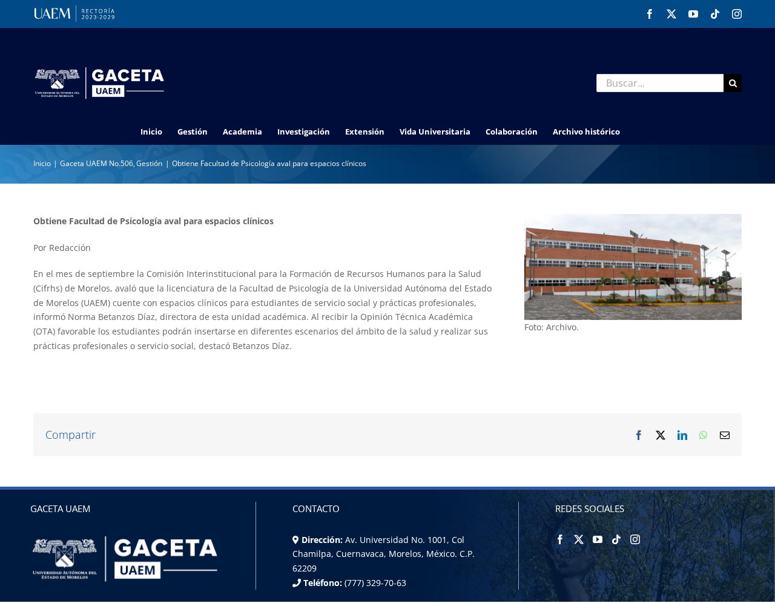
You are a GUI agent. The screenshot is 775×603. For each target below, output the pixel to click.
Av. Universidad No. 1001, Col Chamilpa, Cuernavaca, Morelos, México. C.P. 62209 (383, 554)
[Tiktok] (616, 539)
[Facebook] (560, 539)
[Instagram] (635, 539)
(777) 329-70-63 (374, 582)
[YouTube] (597, 539)
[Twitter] (579, 539)
